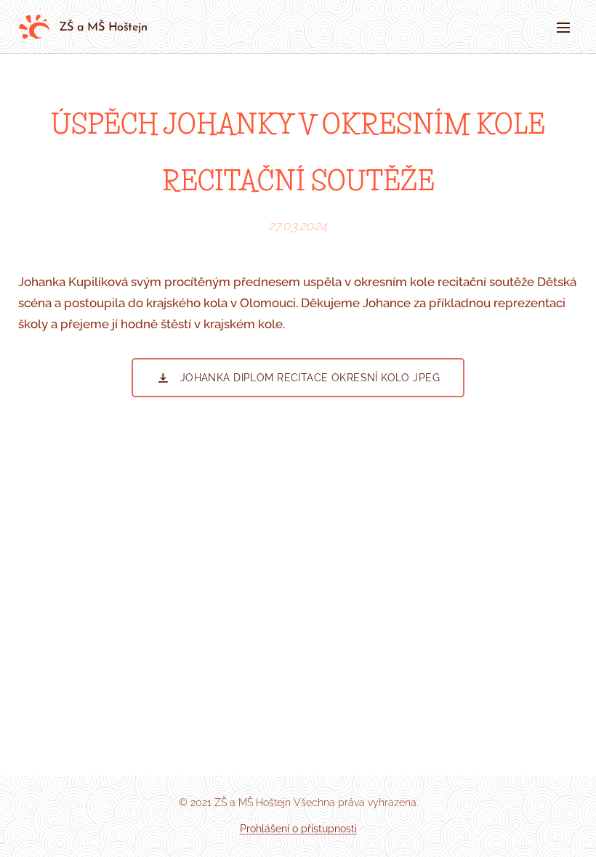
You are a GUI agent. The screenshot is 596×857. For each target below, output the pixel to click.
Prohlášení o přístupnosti (298, 828)
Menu (563, 26)
